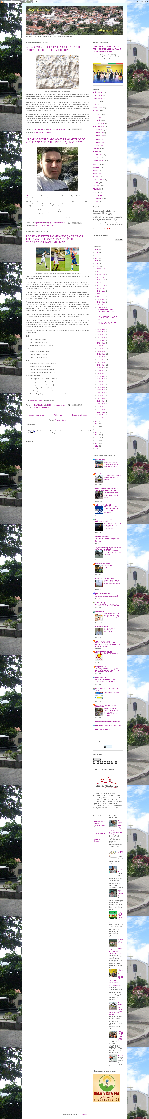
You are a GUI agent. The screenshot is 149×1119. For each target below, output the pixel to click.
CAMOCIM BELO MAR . (103, 641)
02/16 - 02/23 (101, 404)
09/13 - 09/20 (101, 302)
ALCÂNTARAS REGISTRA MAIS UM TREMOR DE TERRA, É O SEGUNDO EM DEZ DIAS (55, 48)
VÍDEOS (95, 201)
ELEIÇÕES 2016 (98, 130)
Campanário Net (100, 667)
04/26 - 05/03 (101, 376)
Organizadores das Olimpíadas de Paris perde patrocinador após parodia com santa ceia (107, 539)
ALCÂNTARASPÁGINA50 (103, 652)
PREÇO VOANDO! (120, 852)
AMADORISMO (98, 98)
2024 (97, 255)
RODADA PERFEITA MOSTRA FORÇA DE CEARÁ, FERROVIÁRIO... (106, 324)
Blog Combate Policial (102, 729)
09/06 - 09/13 (101, 305)
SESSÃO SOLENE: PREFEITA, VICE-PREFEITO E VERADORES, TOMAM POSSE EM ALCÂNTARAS (107, 49)
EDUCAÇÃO (97, 120)
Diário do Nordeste (32, 196)
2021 (97, 263)
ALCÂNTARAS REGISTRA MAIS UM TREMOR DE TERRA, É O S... (107, 311)
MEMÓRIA (96, 164)
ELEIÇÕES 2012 (98, 123)
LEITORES (96, 158)
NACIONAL (96, 176)
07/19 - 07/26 (101, 343)
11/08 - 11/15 (101, 283)
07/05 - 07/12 (101, 348)
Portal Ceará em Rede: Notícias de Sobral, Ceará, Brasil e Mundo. (106, 489)
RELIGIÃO (96, 189)
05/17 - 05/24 (101, 368)
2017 (97, 426)
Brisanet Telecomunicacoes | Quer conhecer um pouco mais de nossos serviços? (112, 615)
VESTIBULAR (97, 198)
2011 (97, 443)
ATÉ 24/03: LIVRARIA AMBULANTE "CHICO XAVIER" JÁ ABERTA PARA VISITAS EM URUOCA (105, 681)
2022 (97, 261)
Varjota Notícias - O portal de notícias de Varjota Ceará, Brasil (108, 548)
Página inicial (58, 415)
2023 (97, 258)
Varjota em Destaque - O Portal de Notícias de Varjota (106, 520)
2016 (97, 429)
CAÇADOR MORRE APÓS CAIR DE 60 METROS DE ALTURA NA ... (107, 317)
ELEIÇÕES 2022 (98, 139)
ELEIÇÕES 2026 (98, 145)
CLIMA (95, 105)
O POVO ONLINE (99, 833)
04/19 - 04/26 (101, 379)
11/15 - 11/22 (101, 280)
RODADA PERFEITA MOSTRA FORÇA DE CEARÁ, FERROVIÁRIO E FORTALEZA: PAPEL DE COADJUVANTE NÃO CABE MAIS (55, 239)
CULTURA (96, 111)
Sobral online (99, 611)
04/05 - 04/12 (101, 384)
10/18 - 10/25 (101, 291)
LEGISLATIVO (97, 155)
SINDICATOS (97, 195)
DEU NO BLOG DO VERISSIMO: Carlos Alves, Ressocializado (111, 629)
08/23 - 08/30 (101, 329)
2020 (97, 266)
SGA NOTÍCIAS (100, 459)
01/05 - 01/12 (101, 417)
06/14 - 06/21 (101, 357)
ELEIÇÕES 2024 (98, 142)
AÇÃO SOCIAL (98, 92)
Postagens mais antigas (80, 415)
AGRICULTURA (98, 95)
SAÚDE (95, 192)
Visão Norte (99, 474)
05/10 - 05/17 (101, 370)
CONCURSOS (97, 108)
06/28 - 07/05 (101, 351)
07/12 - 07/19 (101, 346)
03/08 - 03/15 (101, 395)
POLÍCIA (54, 225)
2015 (97, 432)
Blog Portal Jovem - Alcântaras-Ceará (108, 725)
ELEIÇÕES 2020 (98, 136)
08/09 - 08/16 (101, 335)
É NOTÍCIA (37, 132)
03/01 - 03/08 (101, 398)
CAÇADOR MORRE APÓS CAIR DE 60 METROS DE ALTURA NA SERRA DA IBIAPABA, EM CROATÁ (55, 141)
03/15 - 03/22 (101, 393)
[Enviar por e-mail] (73, 129)
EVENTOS (96, 151)
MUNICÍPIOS (46, 132)
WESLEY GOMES (120, 869)
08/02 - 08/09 (101, 337)
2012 (97, 440)
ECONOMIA (97, 117)
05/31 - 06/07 (101, 362)
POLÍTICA (96, 186)
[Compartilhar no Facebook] (79, 129)
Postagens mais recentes (36, 415)
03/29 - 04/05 (101, 387)
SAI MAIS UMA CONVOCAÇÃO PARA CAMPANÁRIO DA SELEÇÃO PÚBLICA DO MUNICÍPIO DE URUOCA (107, 670)
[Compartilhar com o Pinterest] (81, 129)
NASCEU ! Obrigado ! (120, 892)
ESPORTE (45, 408)
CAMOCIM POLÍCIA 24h (103, 505)
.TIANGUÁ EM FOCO (102, 602)
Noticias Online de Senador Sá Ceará (107, 721)
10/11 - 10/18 (101, 294)
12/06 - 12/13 (101, 271)
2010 (97, 446)
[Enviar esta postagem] (69, 129)
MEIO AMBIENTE (98, 161)
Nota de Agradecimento (111, 654)
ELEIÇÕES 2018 (98, 133)
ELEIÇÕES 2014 (98, 126)
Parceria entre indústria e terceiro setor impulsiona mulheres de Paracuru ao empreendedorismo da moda (111, 464)
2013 (97, 438)
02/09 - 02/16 (101, 406)
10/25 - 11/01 (101, 288)
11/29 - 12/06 (101, 274)
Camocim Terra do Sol (102, 564)
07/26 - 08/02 (101, 340)
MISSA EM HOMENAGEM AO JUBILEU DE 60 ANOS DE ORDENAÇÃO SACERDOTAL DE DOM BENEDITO (111, 712)
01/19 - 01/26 (101, 412)
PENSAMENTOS (98, 180)
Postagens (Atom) (60, 420)
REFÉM (120, 1055)
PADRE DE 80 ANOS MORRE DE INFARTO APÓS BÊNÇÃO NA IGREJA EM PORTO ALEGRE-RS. (107, 644)
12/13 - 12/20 (101, 269)
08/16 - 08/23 (101, 332)
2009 (97, 449)
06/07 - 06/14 (101, 359)
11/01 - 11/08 (101, 285)
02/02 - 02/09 (101, 409)
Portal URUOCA (100, 677)
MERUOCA (96, 167)
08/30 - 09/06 (101, 307)
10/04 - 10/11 (101, 296)
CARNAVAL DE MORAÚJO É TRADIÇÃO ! (120, 1036)
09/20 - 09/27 (101, 299)
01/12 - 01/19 (101, 415)
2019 (97, 421)
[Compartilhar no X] (77, 129)
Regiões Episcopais (99, 825)
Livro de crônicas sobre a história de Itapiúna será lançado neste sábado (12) (112, 582)
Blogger (84, 1115)
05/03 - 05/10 (101, 373)
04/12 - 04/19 (101, 381)
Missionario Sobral (101, 626)
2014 (97, 435)
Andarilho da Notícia (102, 536)
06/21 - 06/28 (101, 354)
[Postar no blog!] (75, 129)
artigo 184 (46, 433)
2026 (97, 250)
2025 (97, 252)
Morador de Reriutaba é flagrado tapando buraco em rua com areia (112, 552)
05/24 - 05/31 (101, 365)
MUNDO (95, 170)
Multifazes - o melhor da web (105, 578)
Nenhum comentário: (59, 129)
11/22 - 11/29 (101, 277)
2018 (97, 424)
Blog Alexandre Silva (102, 593)
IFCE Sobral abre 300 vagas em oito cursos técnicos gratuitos (112, 477)
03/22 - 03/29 (101, 390)
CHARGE (96, 102)
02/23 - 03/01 (101, 401)
